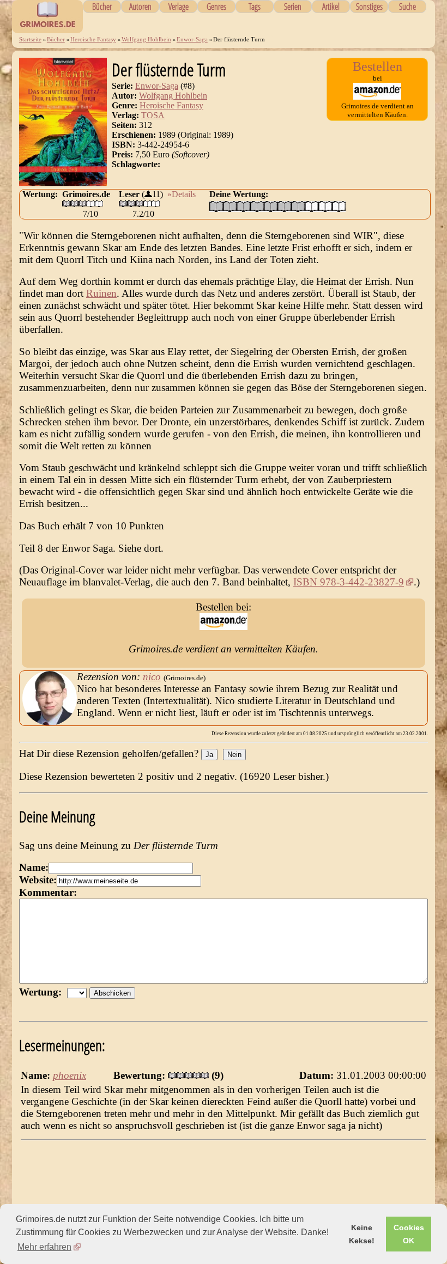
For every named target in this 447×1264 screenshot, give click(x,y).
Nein (234, 754)
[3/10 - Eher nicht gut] (243, 206)
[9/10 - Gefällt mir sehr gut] (325, 206)
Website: (38, 880)
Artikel (331, 7)
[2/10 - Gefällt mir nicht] (230, 206)
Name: (34, 867)
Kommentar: (48, 892)
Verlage (178, 7)
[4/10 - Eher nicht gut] (257, 206)
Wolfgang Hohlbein (146, 39)
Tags (255, 7)
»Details (181, 194)
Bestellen (377, 66)
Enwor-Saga (192, 39)
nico (152, 676)
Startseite (30, 39)
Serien (292, 7)
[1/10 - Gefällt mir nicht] (216, 206)
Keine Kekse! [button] (361, 1234)
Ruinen (101, 293)
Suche (407, 7)
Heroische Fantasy (93, 39)
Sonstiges (369, 7)
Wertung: (43, 992)
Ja (209, 754)
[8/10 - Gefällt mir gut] (311, 206)
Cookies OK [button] (409, 1234)
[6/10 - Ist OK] (284, 206)
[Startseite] (47, 27)
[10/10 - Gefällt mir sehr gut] (339, 206)
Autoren (140, 7)
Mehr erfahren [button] (44, 1246)
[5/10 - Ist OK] (270, 206)
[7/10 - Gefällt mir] (298, 206)
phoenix (69, 1075)
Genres (216, 7)
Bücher (102, 7)
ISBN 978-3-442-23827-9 (348, 582)
